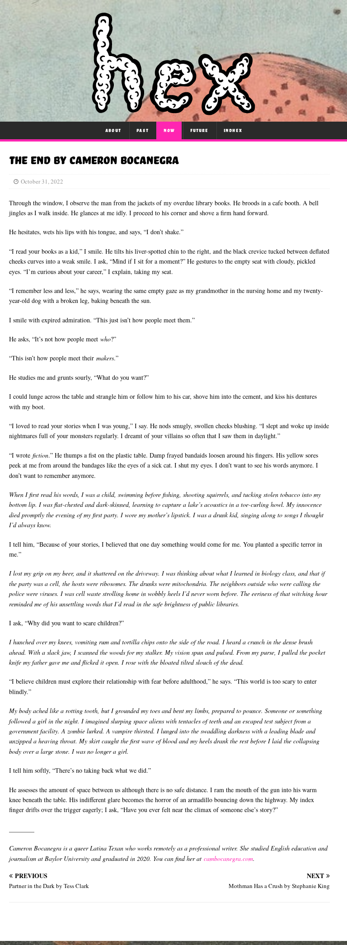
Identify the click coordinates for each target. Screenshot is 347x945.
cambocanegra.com (228, 858)
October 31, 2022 (42, 181)
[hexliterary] (173, 110)
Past (142, 130)
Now (169, 130)
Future (199, 130)
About (113, 130)
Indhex (233, 130)
